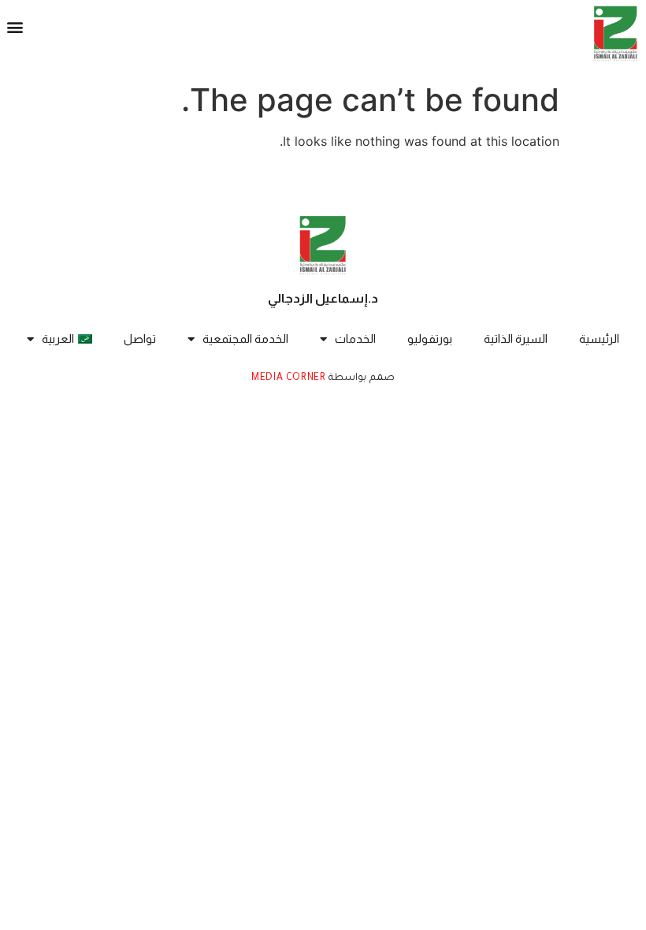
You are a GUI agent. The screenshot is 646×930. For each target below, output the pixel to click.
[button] (15, 27)
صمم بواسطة (360, 378)
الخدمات (355, 338)
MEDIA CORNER (288, 378)
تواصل (140, 338)
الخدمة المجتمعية (245, 338)
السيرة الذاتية (516, 338)
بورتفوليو (429, 338)
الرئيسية (599, 338)
